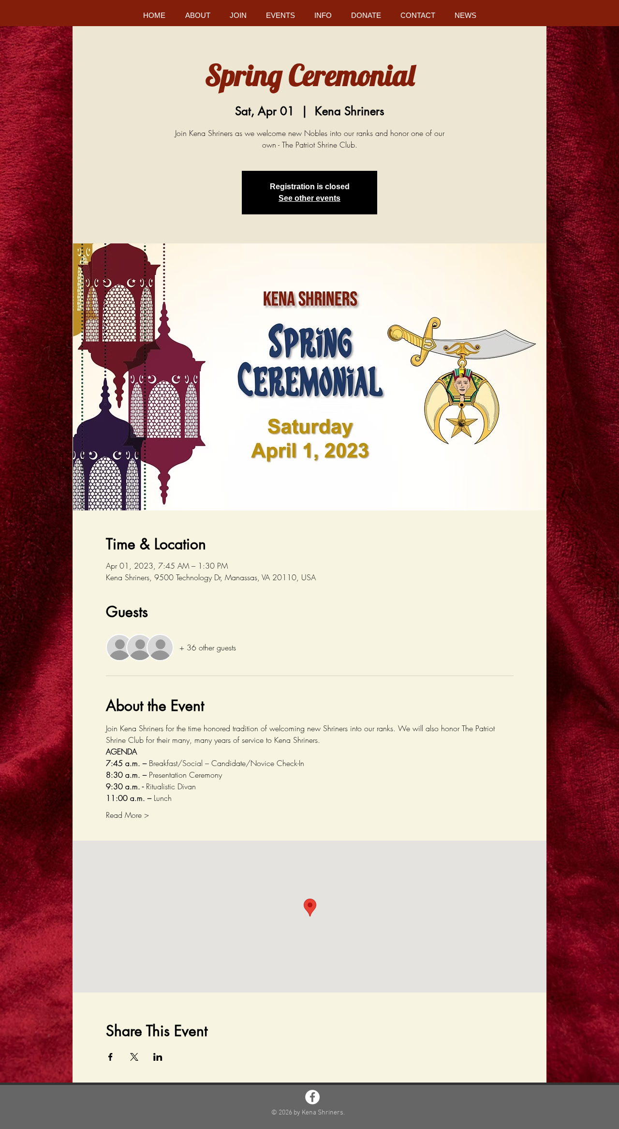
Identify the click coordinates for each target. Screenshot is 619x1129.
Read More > (127, 815)
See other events (309, 198)
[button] (197, 15)
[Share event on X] (134, 1057)
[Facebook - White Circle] (312, 1097)
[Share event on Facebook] (110, 1057)
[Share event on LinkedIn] (157, 1057)
